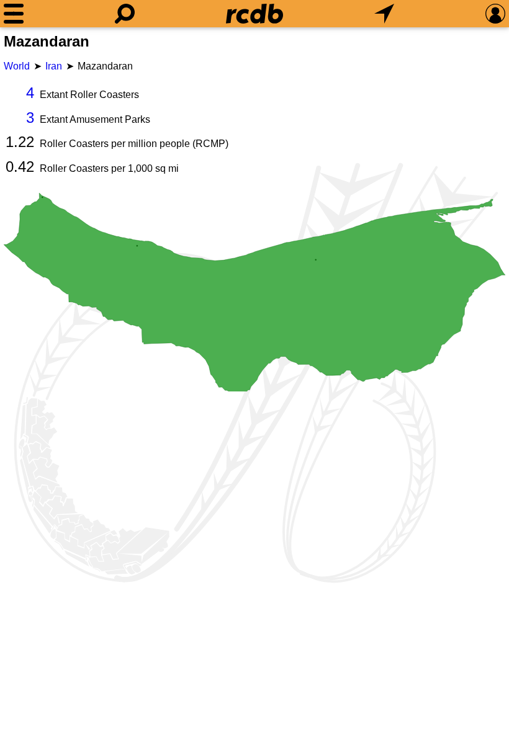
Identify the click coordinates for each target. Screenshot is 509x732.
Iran (53, 66)
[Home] (254, 14)
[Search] (125, 14)
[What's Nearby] (384, 14)
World (17, 66)
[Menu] (14, 14)
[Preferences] (495, 14)
